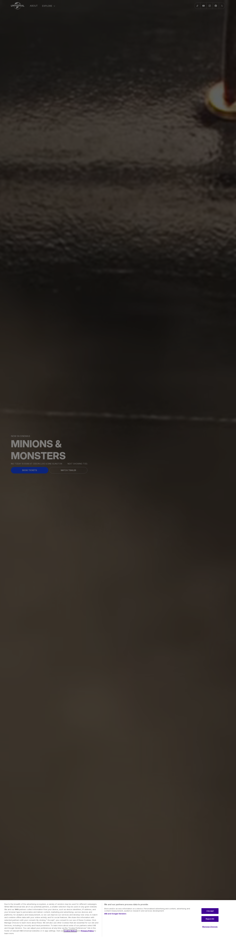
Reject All (210, 919)
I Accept (210, 911)
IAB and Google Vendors (115, 914)
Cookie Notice (70, 931)
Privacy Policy (87, 931)
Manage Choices (210, 927)
